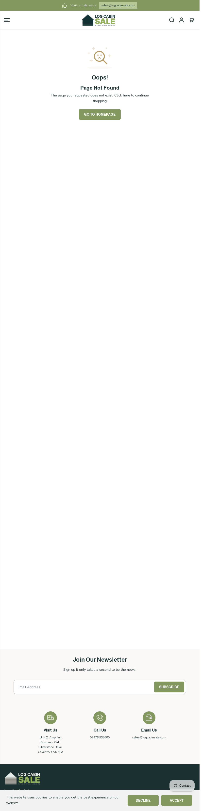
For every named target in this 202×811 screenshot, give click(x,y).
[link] (100, 778)
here (126, 95)
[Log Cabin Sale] (98, 20)
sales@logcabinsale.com (118, 5)
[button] (7, 20)
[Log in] (181, 20)
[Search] (171, 20)
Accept (177, 800)
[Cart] (191, 20)
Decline (143, 800)
